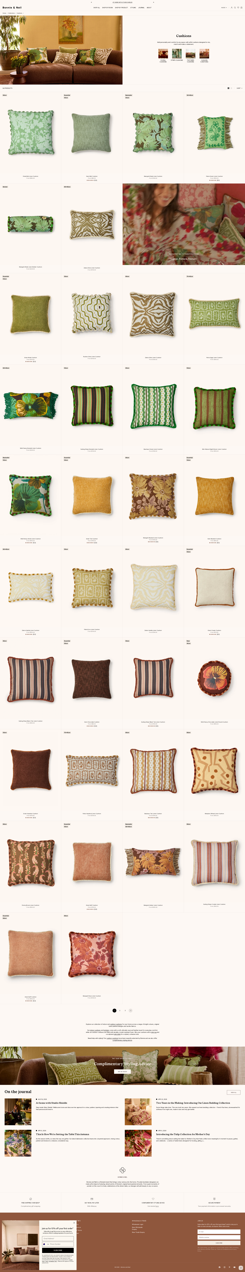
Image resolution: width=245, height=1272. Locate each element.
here (157, 1206)
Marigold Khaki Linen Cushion (153, 176)
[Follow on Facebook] (219, 1267)
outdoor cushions (116, 1024)
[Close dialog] (74, 1222)
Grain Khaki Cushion (30, 357)
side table (117, 1034)
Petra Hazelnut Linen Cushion (92, 813)
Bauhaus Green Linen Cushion (153, 449)
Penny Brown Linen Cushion (30, 905)
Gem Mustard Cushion (214, 538)
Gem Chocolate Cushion (91, 722)
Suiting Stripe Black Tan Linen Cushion (30, 721)
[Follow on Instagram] (224, 1267)
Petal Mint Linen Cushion (30, 176)
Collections (11, 13)
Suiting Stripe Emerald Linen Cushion (92, 449)
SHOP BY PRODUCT (121, 7)
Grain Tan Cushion (92, 538)
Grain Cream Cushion (214, 630)
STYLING (133, 7)
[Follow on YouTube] (234, 1267)
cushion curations (112, 1038)
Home (4, 13)
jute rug (153, 1032)
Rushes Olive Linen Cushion (91, 356)
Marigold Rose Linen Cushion (92, 996)
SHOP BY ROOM (107, 7)
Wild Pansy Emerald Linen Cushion (30, 448)
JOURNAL (141, 7)
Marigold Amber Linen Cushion (153, 905)
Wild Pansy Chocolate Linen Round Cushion (214, 722)
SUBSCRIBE (58, 1250)
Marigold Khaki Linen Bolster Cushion (30, 267)
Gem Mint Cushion (91, 176)
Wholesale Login (137, 1224)
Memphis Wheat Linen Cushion (214, 813)
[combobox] (45, 1244)
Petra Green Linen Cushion (214, 176)
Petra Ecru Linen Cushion (92, 629)
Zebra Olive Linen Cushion (92, 268)
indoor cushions (95, 1030)
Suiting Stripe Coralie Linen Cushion (214, 904)
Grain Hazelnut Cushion (30, 813)
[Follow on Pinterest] (229, 1267)
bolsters (106, 1030)
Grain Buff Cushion (92, 905)
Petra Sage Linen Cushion (214, 357)
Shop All (97, 7)
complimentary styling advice (122, 1040)
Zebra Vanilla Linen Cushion (30, 630)
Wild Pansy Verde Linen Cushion (31, 538)
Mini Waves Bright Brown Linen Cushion (214, 449)
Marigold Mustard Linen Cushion (153, 537)
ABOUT (149, 7)
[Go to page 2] (130, 1010)
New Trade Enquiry (138, 1232)
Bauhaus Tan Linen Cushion (153, 813)
